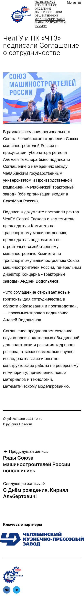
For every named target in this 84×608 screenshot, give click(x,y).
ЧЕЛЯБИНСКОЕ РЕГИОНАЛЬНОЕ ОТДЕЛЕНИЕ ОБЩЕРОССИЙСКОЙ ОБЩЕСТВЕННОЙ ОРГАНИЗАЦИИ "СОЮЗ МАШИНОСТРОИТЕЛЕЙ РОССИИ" (50, 13)
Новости (25, 424)
